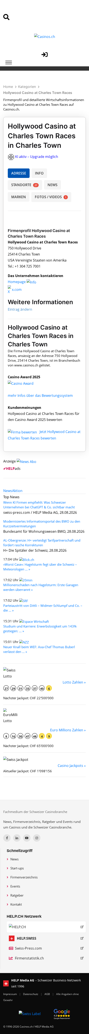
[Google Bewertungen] (62, 1013)
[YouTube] (26, 838)
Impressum (10, 994)
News (14, 859)
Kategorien (27, 86)
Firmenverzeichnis (24, 877)
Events (15, 886)
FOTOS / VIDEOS (50, 197)
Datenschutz (31, 994)
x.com (16, 289)
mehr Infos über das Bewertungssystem (40, 395)
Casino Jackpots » (72, 765)
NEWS (52, 184)
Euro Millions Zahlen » (68, 730)
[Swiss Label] (30, 1013)
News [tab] (7, 490)
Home (8, 86)
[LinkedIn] (17, 838)
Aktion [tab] (17, 490)
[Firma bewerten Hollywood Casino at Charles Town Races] (23, 431)
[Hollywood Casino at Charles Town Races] (24, 383)
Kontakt (16, 904)
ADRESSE (18, 173)
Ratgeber (17, 895)
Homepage (17, 281)
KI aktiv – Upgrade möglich (36, 156)
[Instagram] (36, 838)
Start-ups (17, 868)
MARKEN (18, 197)
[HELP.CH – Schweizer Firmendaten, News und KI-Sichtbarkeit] (46, 927)
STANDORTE (24, 184)
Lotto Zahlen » (74, 682)
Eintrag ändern (20, 309)
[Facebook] (7, 838)
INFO (39, 173)
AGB (47, 994)
